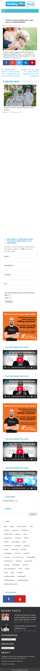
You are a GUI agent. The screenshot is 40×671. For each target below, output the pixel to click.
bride (5, 526)
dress (25, 534)
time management (10, 569)
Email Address (9, 265)
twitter (27, 569)
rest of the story (18, 557)
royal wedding (31, 557)
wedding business (9, 576)
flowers (6, 542)
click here (20, 661)
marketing (14, 549)
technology (15, 565)
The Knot (25, 565)
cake (31, 526)
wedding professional (10, 584)
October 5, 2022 (17, 112)
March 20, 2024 (30, 622)
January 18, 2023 (15, 25)
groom (24, 542)
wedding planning (22, 580)
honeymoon (7, 545)
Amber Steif (19, 622)
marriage (23, 549)
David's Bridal (8, 534)
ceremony (15, 530)
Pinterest (18, 553)
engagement (8, 538)
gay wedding (15, 542)
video (12, 572)
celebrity (6, 530)
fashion (26, 538)
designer (17, 534)
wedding (19, 572)
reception (7, 557)
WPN (5, 25)
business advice (22, 526)
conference (25, 530)
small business (8, 561)
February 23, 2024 (31, 631)
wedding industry (9, 580)
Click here (4, 664)
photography (8, 553)
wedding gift (22, 576)
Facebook (18, 538)
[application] (20, 359)
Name (6, 256)
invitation (27, 545)
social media (28, 561)
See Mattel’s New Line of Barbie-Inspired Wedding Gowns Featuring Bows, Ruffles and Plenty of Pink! (25, 617)
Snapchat (18, 561)
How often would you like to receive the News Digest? (19, 294)
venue (6, 572)
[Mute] (32, 368)
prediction (27, 553)
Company (7, 274)
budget (12, 526)
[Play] (5, 368)
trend (20, 569)
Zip (5, 284)
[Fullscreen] (35, 368)
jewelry (6, 549)
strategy (6, 565)
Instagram (17, 545)
